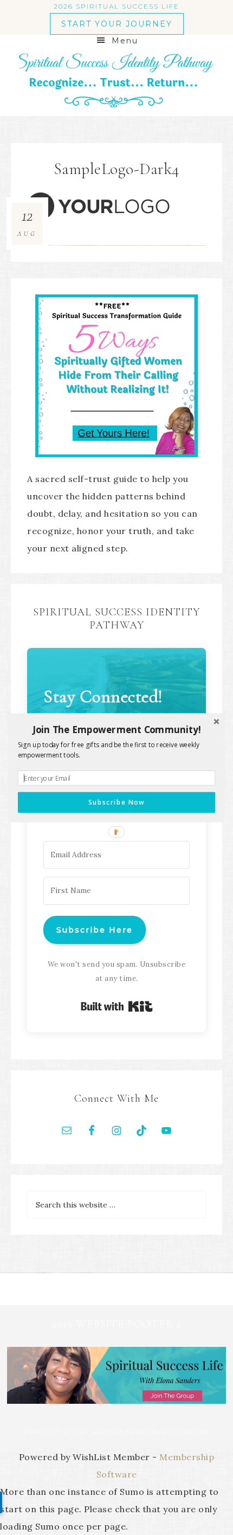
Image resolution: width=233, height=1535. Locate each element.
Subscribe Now (116, 802)
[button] (116, 729)
